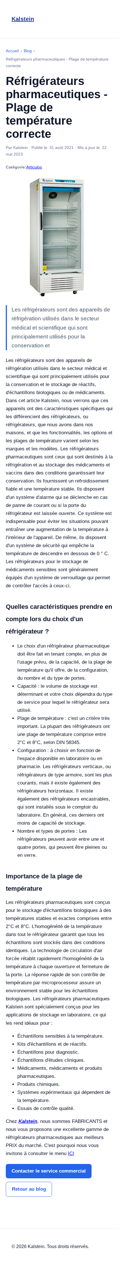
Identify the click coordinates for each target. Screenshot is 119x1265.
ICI (71, 1153)
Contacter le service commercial (49, 1171)
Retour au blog (29, 1189)
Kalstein (23, 19)
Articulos (34, 167)
